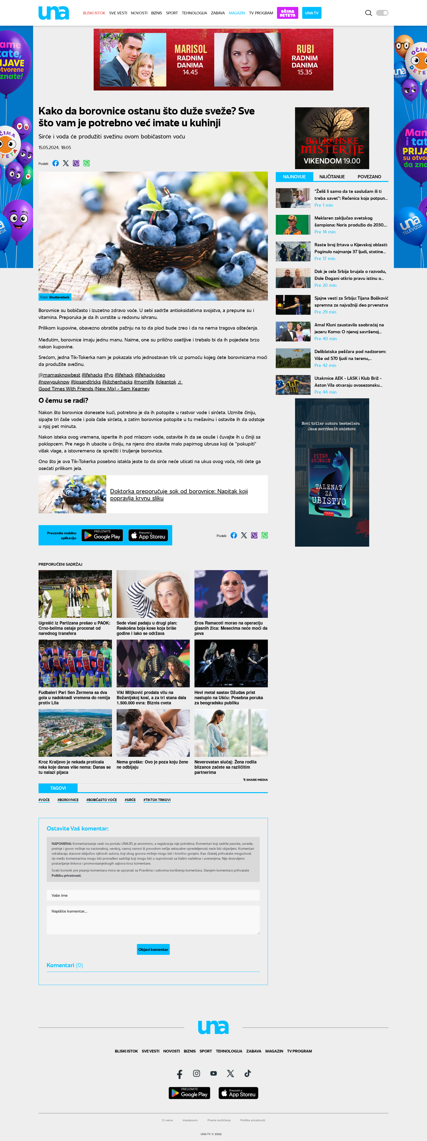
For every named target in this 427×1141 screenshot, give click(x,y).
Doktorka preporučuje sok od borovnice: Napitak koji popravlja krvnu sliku (179, 494)
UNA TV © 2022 (211, 1134)
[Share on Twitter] (66, 163)
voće (45, 799)
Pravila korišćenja (219, 1120)
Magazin (237, 12)
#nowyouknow (54, 381)
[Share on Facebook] (55, 163)
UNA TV (312, 12)
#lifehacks (92, 374)
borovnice (69, 799)
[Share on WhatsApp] (86, 163)
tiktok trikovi (158, 799)
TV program (261, 12)
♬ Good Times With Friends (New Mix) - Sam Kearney (111, 385)
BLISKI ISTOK (94, 12)
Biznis (156, 12)
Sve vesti (118, 12)
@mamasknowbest (59, 374)
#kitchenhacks (117, 381)
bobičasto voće (102, 799)
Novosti (139, 12)
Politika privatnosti (252, 1120)
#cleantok (166, 381)
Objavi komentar (153, 949)
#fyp (108, 374)
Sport (172, 12)
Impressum (190, 1120)
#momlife (144, 381)
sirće (131, 799)
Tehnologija (194, 12)
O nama (167, 1120)
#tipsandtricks (86, 381)
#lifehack (124, 374)
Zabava (218, 12)
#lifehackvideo (150, 374)
